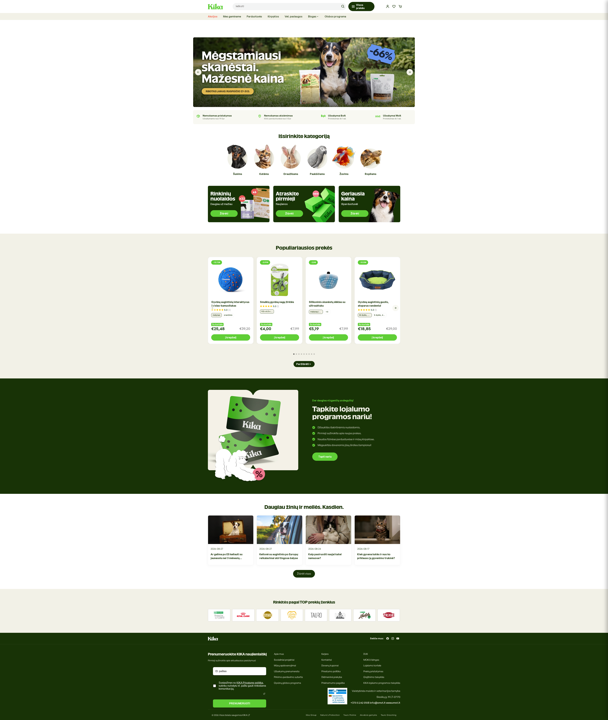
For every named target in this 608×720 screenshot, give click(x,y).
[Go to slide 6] (306, 354)
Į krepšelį (230, 337)
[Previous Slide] (198, 72)
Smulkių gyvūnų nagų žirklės (277, 302)
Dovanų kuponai (330, 665)
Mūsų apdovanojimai (285, 665)
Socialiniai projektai (284, 659)
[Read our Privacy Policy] (264, 694)
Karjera (325, 653)
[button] (400, 6)
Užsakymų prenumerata (286, 671)
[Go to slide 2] (296, 354)
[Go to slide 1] (293, 354)
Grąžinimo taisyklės (373, 677)
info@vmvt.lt (378, 702)
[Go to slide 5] (304, 354)
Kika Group (311, 715)
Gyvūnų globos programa (287, 682)
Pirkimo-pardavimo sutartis (288, 677)
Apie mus (279, 653)
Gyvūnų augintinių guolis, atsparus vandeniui (373, 303)
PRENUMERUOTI (239, 703)
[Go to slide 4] (301, 354)
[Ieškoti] (342, 6)
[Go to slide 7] (309, 354)
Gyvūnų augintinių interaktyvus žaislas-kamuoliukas (230, 303)
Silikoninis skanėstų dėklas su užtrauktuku (327, 303)
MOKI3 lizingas (371, 659)
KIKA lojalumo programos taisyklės (381, 682)
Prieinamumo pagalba (333, 682)
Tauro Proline (349, 715)
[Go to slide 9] (314, 354)
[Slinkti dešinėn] (395, 308)
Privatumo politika (331, 671)
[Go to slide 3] (299, 354)
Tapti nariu (325, 456)
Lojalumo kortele (372, 665)
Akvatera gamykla (368, 715)
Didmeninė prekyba (331, 677)
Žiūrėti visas (304, 573)
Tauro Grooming (388, 715)
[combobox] (289, 6)
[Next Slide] (410, 72)
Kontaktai (326, 659)
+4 (327, 312)
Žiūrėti (224, 213)
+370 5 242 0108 (360, 702)
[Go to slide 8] (311, 354)
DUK (365, 653)
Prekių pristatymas (373, 671)
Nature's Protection (330, 715)
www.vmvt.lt (393, 702)
